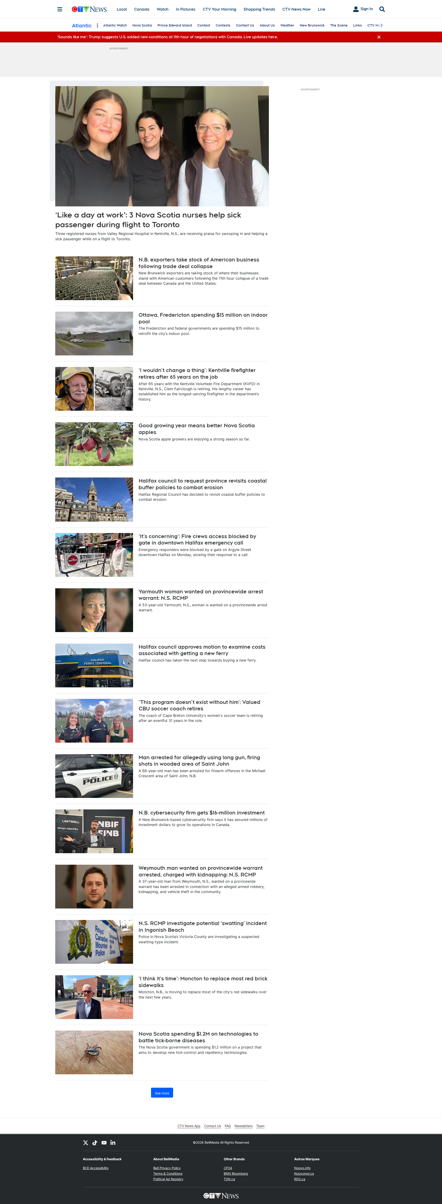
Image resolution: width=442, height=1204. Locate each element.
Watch (163, 9)
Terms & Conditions (167, 1173)
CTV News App (189, 1126)
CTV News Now (296, 9)
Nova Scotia (142, 25)
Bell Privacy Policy (167, 1168)
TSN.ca (229, 1179)
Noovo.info (302, 1168)
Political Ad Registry (168, 1179)
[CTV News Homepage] (89, 9)
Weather (287, 25)
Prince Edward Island (174, 25)
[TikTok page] (95, 1142)
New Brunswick (312, 25)
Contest (203, 25)
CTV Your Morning (219, 9)
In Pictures (185, 9)
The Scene (339, 25)
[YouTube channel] (104, 1142)
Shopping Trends (259, 9)
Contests (223, 25)
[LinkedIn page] (113, 1142)
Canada (141, 9)
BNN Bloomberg (236, 1173)
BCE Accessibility (96, 1168)
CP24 (228, 1168)
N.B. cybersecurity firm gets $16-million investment (202, 813)
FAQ (228, 1126)
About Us (267, 25)
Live (321, 9)
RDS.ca (299, 1179)
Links (357, 25)
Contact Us (245, 25)
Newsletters (244, 1126)
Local (122, 9)
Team (260, 1126)
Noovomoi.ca (304, 1173)
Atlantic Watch (115, 25)
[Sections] (59, 9)
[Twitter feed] (85, 1142)
